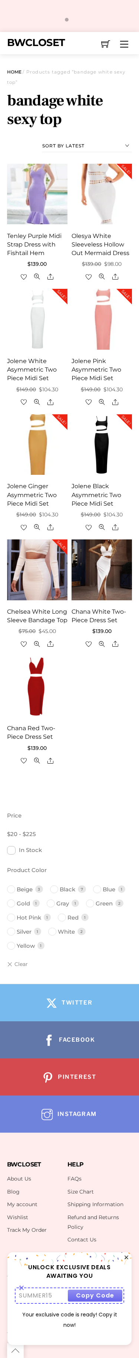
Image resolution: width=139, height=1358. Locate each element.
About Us (19, 1178)
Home (14, 72)
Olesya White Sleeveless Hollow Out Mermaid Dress (100, 244)
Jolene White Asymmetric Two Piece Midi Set (32, 370)
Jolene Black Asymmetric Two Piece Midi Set (96, 495)
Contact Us (81, 1239)
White (66, 931)
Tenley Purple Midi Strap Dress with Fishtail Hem (34, 244)
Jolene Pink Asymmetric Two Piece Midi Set (96, 370)
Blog (13, 1191)
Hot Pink (29, 917)
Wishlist (17, 1217)
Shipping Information (95, 1204)
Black (67, 889)
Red (73, 917)
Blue (109, 889)
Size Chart (80, 1191)
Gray (62, 903)
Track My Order (27, 1230)
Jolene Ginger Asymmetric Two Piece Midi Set (32, 495)
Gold (23, 903)
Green (104, 903)
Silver (24, 931)
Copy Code (95, 1295)
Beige (25, 889)
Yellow (26, 945)
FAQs (74, 1178)
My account (22, 1204)
